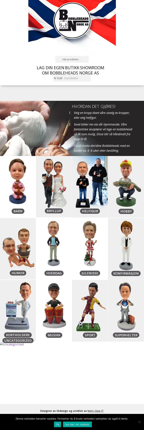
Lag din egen (50, 67)
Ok (57, 424)
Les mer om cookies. (77, 424)
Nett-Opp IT (96, 411)
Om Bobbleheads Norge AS (70, 73)
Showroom (92, 67)
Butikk (72, 67)
